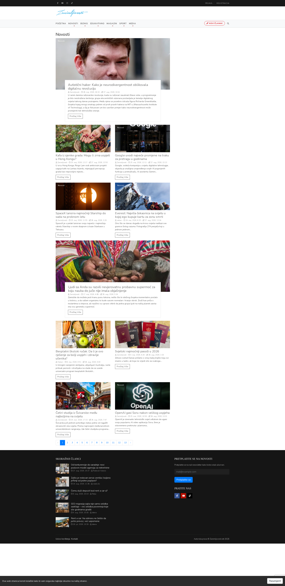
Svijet (60, 385)
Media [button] (132, 23)
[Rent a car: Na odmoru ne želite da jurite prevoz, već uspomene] (62, 522)
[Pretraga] (227, 23)
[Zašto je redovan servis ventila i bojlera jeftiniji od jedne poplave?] (62, 482)
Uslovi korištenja (63, 539)
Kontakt (74, 539)
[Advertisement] (89, 564)
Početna (61, 23)
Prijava (208, 3)
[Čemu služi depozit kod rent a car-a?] (62, 495)
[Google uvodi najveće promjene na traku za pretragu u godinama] (142, 138)
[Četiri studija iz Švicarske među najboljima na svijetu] (83, 396)
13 (125, 442)
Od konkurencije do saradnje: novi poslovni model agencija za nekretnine (90, 466)
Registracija (223, 3)
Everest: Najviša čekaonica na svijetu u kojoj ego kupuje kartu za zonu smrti (140, 215)
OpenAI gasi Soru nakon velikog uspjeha (142, 413)
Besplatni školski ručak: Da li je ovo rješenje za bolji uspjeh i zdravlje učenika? (79, 355)
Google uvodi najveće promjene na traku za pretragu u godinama (142, 157)
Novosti (61, 41)
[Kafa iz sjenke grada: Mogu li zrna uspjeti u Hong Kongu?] (83, 138)
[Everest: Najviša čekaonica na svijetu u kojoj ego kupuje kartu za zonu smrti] (142, 196)
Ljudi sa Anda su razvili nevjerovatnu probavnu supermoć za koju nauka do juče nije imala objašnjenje (111, 289)
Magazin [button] (112, 23)
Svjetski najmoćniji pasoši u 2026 (137, 351)
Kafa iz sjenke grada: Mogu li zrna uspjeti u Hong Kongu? (83, 157)
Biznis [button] (84, 23)
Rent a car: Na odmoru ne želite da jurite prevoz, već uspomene (88, 520)
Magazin (120, 323)
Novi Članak (215, 23)
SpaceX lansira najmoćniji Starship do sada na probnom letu (81, 215)
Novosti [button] (73, 23)
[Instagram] (67, 3)
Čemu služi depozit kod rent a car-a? (89, 490)
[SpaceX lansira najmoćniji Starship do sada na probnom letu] (83, 196)
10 (107, 442)
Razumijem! (275, 581)
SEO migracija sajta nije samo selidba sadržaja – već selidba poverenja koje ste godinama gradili (89, 506)
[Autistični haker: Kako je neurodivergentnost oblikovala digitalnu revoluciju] (113, 64)
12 (119, 442)
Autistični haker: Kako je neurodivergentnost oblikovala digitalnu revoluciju (108, 87)
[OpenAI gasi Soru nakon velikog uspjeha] (142, 396)
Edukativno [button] (97, 23)
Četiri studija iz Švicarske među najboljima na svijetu (76, 414)
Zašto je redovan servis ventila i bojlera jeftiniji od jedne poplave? (90, 479)
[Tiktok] (72, 3)
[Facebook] (58, 3)
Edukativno (62, 323)
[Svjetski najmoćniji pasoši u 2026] (142, 334)
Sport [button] (123, 23)
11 (113, 442)
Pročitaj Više (75, 116)
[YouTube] (62, 3)
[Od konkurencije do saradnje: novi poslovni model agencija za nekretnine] (62, 469)
